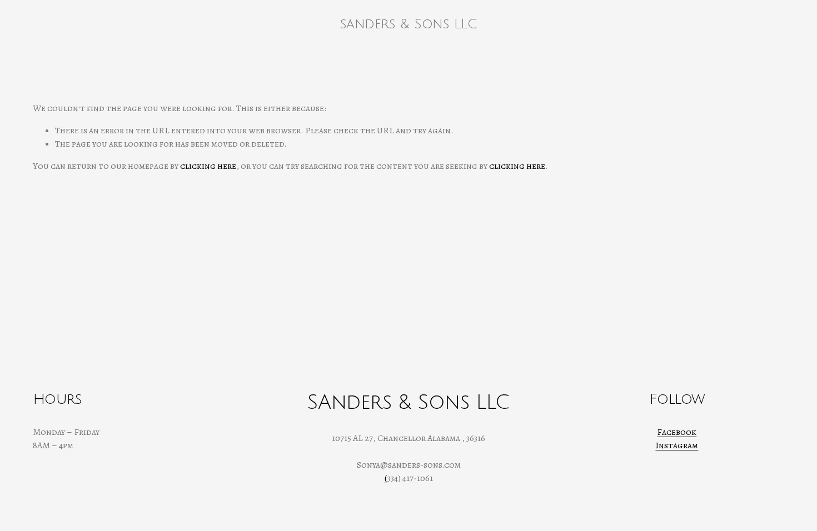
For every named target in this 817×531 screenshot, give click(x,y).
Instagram (676, 445)
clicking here (208, 166)
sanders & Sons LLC (408, 24)
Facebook (676, 432)
